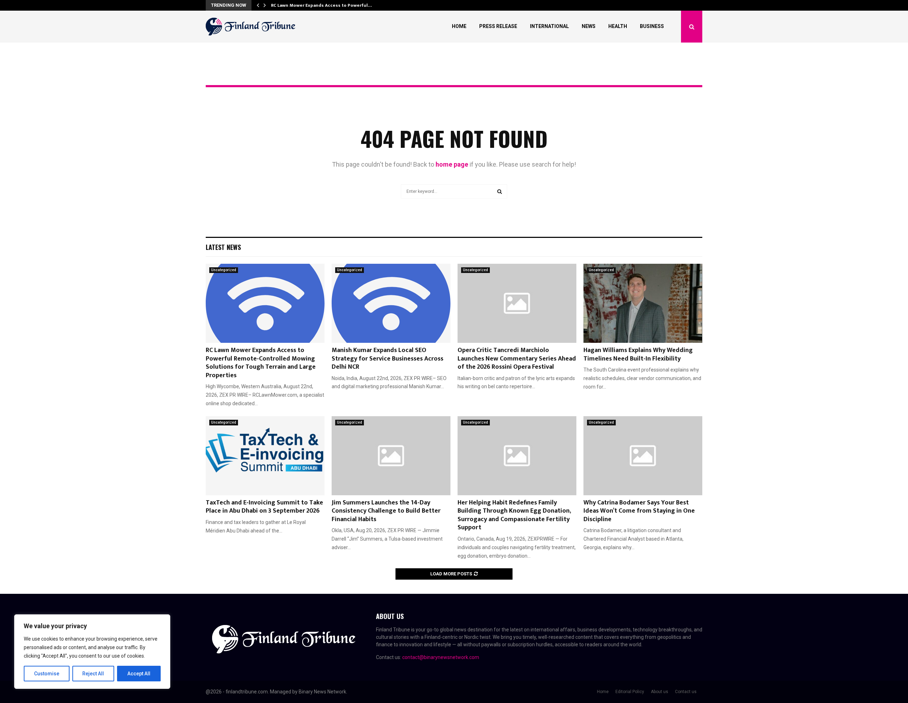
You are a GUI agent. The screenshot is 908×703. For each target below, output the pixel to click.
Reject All (93, 673)
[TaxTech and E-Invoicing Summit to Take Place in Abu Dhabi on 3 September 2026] (265, 455)
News (589, 26)
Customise (46, 673)
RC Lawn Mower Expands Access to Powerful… (321, 5)
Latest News (223, 247)
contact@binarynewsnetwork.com (440, 657)
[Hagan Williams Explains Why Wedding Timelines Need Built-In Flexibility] (642, 303)
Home (459, 26)
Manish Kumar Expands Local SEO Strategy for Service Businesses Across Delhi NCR (387, 358)
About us (659, 691)
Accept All (138, 673)
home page (452, 164)
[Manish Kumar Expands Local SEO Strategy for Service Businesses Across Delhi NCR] (391, 303)
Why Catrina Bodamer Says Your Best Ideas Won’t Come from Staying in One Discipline (639, 511)
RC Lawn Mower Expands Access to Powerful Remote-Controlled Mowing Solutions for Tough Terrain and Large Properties (261, 362)
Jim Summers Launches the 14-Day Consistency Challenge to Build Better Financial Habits (386, 511)
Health (617, 26)
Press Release (498, 26)
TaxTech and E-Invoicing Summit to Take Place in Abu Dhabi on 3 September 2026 (264, 506)
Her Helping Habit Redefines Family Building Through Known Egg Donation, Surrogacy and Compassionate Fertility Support (514, 515)
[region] (92, 651)
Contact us (686, 691)
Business (652, 26)
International (549, 26)
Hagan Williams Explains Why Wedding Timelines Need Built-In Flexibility (638, 354)
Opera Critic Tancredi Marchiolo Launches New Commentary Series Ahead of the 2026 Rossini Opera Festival (517, 358)
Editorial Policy (629, 691)
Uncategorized (223, 270)
